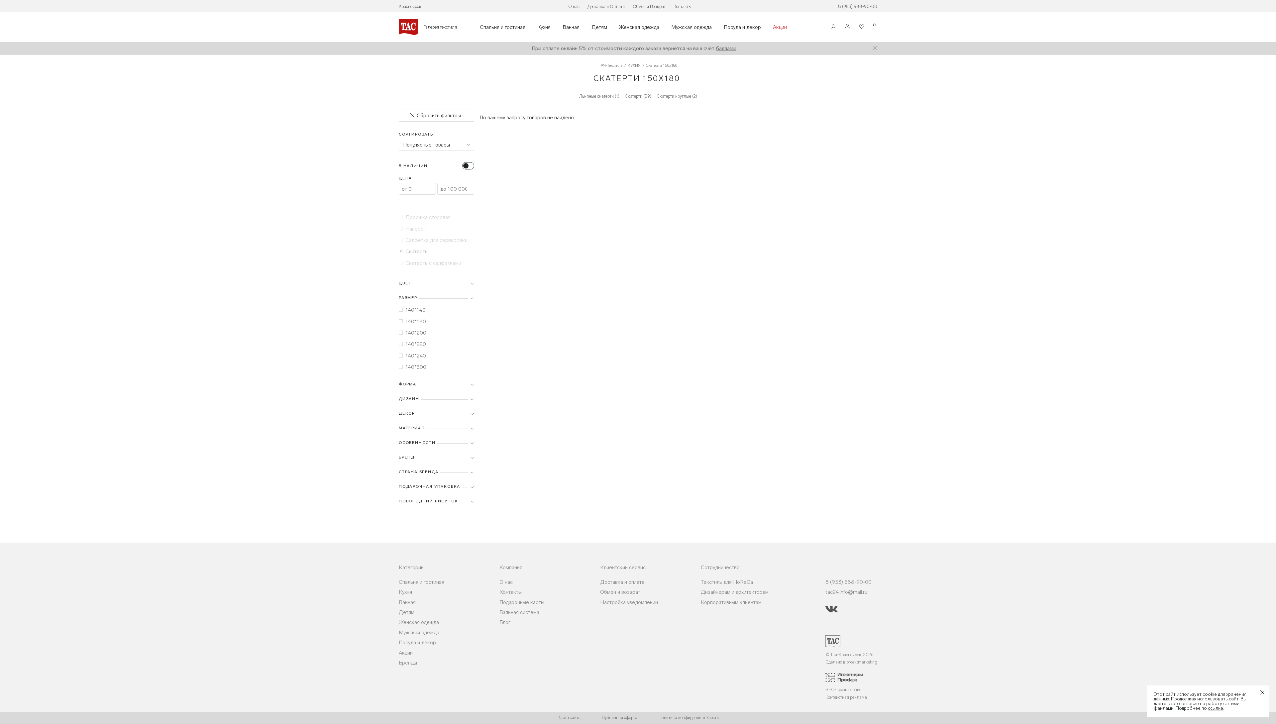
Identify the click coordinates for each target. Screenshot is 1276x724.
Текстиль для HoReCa (727, 582)
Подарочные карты (521, 602)
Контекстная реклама (846, 697)
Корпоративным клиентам (731, 602)
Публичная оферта (619, 717)
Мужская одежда (691, 27)
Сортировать (416, 134)
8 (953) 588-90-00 (857, 6)
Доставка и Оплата (606, 6)
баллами (726, 48)
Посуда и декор (742, 27)
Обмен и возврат (620, 592)
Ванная (571, 27)
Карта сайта (569, 717)
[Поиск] (833, 27)
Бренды (408, 663)
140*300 (415, 367)
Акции (780, 27)
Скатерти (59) (638, 96)
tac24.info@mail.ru (846, 592)
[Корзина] (874, 27)
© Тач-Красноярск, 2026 (849, 654)
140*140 (415, 310)
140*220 (415, 344)
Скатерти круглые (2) (677, 96)
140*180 (415, 321)
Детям (599, 27)
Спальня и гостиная (502, 27)
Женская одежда (639, 27)
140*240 (415, 356)
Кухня (544, 27)
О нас (574, 6)
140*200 (415, 333)
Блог (504, 622)
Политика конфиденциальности (689, 717)
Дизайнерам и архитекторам (735, 592)
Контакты (682, 6)
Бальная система (519, 612)
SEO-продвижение (843, 689)
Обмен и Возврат (649, 6)
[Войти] (847, 27)
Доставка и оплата (622, 582)
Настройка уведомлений (629, 602)
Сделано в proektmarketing (851, 662)
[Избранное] (861, 27)
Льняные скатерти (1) (599, 96)
